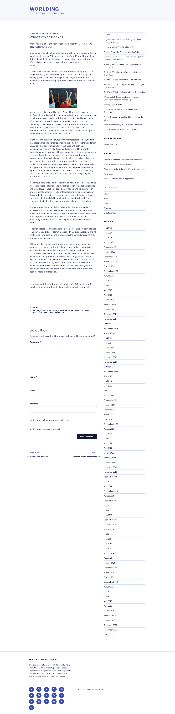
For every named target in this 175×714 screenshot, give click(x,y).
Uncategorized (110, 213)
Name (33, 377)
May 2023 (108, 386)
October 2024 (109, 324)
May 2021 (108, 486)
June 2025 (108, 285)
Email (33, 390)
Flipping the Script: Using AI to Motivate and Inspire (124, 169)
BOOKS (107, 35)
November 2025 (110, 261)
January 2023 (109, 405)
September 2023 (111, 371)
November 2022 (110, 414)
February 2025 (110, 304)
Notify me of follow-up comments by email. (50, 420)
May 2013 (108, 601)
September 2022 (111, 424)
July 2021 (107, 481)
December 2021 (110, 467)
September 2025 (111, 271)
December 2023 (110, 357)
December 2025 (110, 257)
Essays (107, 194)
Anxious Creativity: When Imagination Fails (121, 52)
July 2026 (108, 228)
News (36, 307)
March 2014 (109, 553)
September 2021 (111, 477)
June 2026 (108, 233)
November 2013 (110, 572)
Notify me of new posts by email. (45, 429)
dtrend (54, 33)
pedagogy (49, 313)
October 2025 (109, 266)
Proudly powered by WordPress (91, 689)
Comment (35, 342)
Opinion (107, 203)
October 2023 (109, 367)
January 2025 (109, 309)
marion (86, 311)
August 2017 (109, 505)
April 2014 (108, 548)
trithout (60, 313)
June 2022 (108, 438)
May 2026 (108, 237)
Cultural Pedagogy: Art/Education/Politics (121, 129)
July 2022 (108, 434)
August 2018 (109, 496)
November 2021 (110, 472)
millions (38, 313)
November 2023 (110, 362)
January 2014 (109, 563)
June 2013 (108, 596)
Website (34, 403)
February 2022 (110, 457)
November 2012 (110, 630)
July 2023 (108, 381)
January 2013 (109, 620)
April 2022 (108, 448)
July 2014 (108, 534)
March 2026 (109, 242)
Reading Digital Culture (113, 104)
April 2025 (108, 295)
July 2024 (108, 338)
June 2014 (108, 539)
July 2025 (108, 281)
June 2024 (108, 343)
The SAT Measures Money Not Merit (119, 164)
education (46, 311)
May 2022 (108, 443)
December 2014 (110, 524)
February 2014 (110, 558)
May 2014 (108, 544)
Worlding (44, 9)
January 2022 (109, 462)
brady (36, 311)
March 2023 (109, 395)
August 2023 (109, 376)
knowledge (64, 311)
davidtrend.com (110, 144)
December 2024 (110, 314)
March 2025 (109, 300)
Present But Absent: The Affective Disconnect (123, 160)
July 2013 (108, 591)
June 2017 (108, 515)
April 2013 (108, 606)
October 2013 (109, 577)
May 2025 (108, 290)
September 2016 (111, 520)
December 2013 (110, 567)
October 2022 (109, 419)
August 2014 (109, 529)
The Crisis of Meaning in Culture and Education (123, 125)
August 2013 (109, 587)
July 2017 (107, 510)
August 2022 (109, 429)
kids (55, 311)
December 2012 (110, 625)
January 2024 (109, 352)
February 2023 (110, 400)
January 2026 (109, 252)
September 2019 (111, 491)
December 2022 (110, 410)
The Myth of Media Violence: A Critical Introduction (124, 92)
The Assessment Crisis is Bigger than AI (120, 179)
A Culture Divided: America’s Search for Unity (122, 80)
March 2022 (109, 453)
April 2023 (108, 391)
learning (76, 311)
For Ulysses (108, 174)
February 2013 (110, 615)
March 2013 (109, 610)
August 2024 (109, 333)
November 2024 (110, 319)
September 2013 (111, 582)
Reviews (107, 208)
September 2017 (111, 501)
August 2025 (109, 276)
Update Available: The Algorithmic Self (119, 47)
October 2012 (109, 634)
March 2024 (109, 347)
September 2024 (111, 328)
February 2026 (110, 247)
